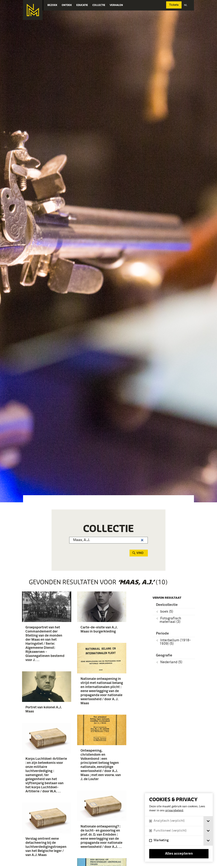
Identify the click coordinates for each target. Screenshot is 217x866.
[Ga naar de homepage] (33, 10)
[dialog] (179, 827)
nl (186, 5)
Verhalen (116, 5)
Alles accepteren (179, 853)
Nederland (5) (171, 662)
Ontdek (67, 5)
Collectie (98, 5)
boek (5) (166, 611)
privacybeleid (174, 810)
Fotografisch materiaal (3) (170, 620)
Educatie (82, 5)
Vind (139, 553)
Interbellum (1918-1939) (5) (175, 642)
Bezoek (52, 5)
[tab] (208, 821)
